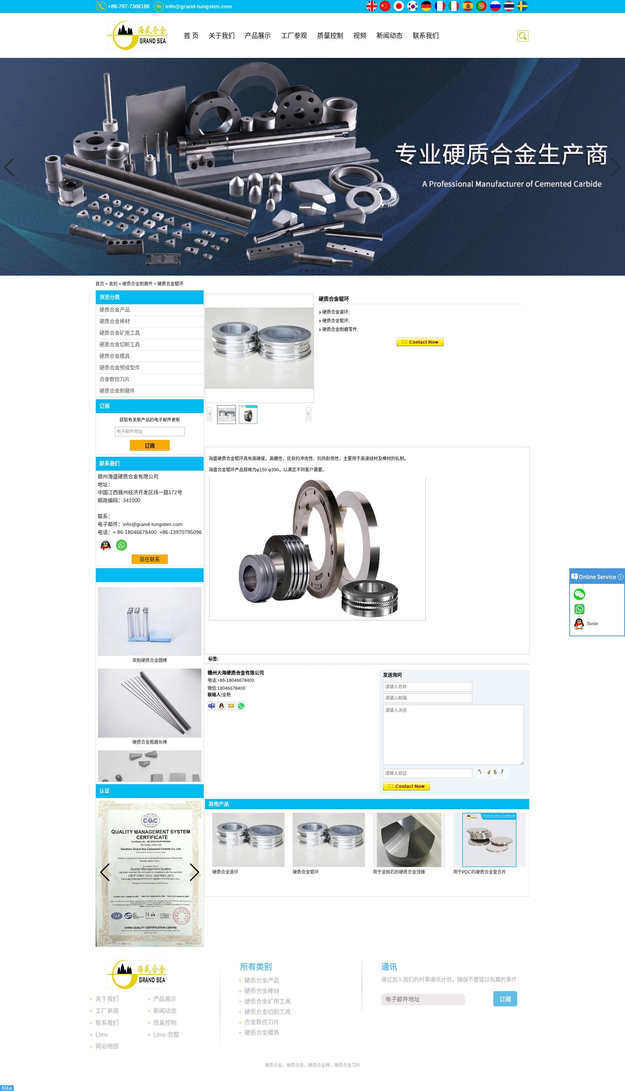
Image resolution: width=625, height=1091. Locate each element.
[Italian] (454, 6)
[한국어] (413, 6)
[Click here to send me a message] (580, 594)
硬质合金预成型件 (119, 367)
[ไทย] (509, 6)
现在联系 (150, 559)
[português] (481, 6)
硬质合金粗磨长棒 (149, 742)
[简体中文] (385, 6)
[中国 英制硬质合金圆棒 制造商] (149, 654)
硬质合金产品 (114, 310)
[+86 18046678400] (241, 706)
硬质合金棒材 (114, 321)
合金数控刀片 (114, 379)
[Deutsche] (426, 6)
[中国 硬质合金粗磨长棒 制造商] (149, 736)
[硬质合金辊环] (259, 348)
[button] (300, 270)
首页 (99, 283)
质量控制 (330, 35)
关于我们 (222, 35)
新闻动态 (390, 35)
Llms (101, 1035)
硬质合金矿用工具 (119, 333)
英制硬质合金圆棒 (149, 660)
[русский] (495, 6)
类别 (113, 283)
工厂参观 (294, 35)
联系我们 (426, 35)
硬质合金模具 (114, 356)
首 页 (191, 35)
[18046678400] (212, 706)
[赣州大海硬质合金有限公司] (137, 35)
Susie (591, 623)
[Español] (468, 6)
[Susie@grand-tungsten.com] (231, 706)
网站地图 (107, 1046)
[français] (440, 6)
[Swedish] (523, 6)
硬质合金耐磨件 (137, 283)
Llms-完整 (166, 1035)
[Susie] (105, 545)
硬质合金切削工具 (119, 344)
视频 (359, 35)
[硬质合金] (312, 274)
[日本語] (399, 6)
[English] (371, 6)
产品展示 (258, 35)
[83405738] (221, 706)
